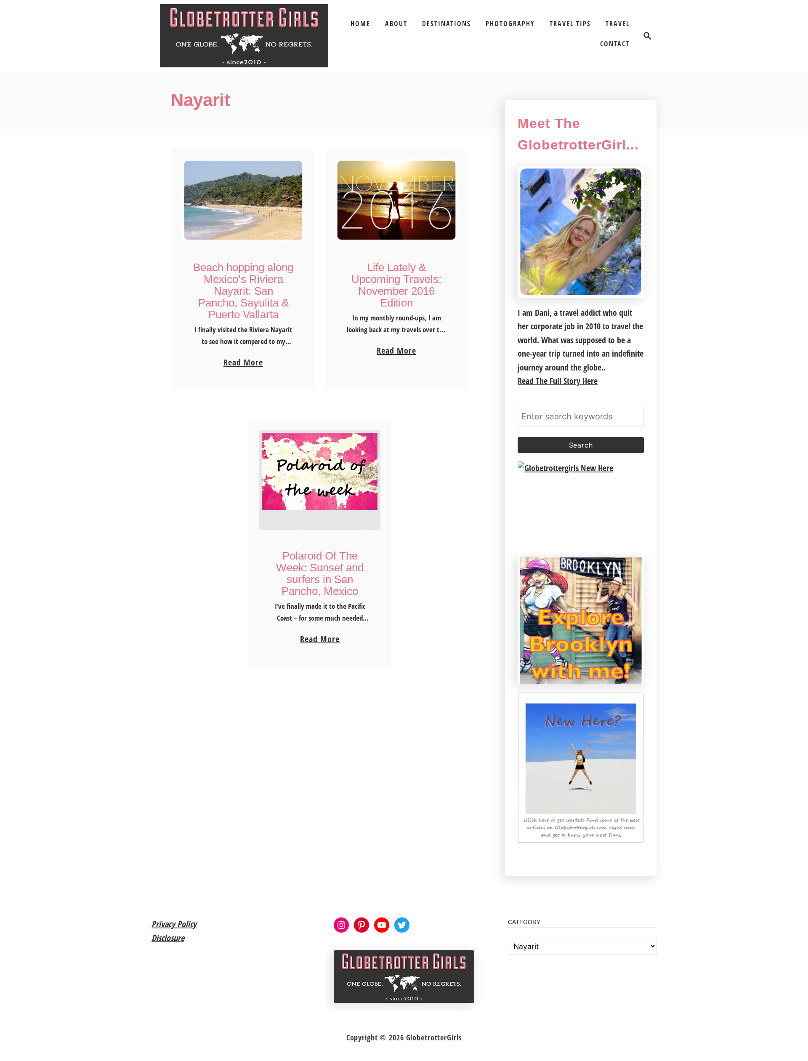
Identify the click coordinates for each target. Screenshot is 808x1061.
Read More (243, 363)
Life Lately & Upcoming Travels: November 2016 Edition (396, 285)
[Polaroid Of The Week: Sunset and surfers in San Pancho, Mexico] (320, 480)
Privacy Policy (174, 924)
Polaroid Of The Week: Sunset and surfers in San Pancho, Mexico (320, 573)
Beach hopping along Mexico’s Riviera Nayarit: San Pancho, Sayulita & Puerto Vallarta (243, 291)
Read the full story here (558, 381)
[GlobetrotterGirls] (244, 35)
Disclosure (168, 938)
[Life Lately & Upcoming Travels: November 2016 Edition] (396, 200)
